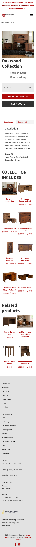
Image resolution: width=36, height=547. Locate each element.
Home (4, 418)
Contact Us (6, 453)
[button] (30, 34)
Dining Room (7, 395)
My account (6, 449)
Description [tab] (8, 122)
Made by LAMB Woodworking (18, 75)
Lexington (6, 5)
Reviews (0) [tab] (22, 122)
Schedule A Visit (8, 437)
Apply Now (6, 525)
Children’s (5, 391)
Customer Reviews (9, 425)
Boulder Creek (20, 5)
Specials (5, 433)
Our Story (5, 421)
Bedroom (5, 387)
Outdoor (5, 407)
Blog (3, 445)
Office (4, 403)
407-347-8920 (7, 489)
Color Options (7, 429)
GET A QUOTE (18, 103)
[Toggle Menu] (31, 15)
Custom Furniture (8, 441)
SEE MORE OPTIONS (18, 96)
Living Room (6, 399)
